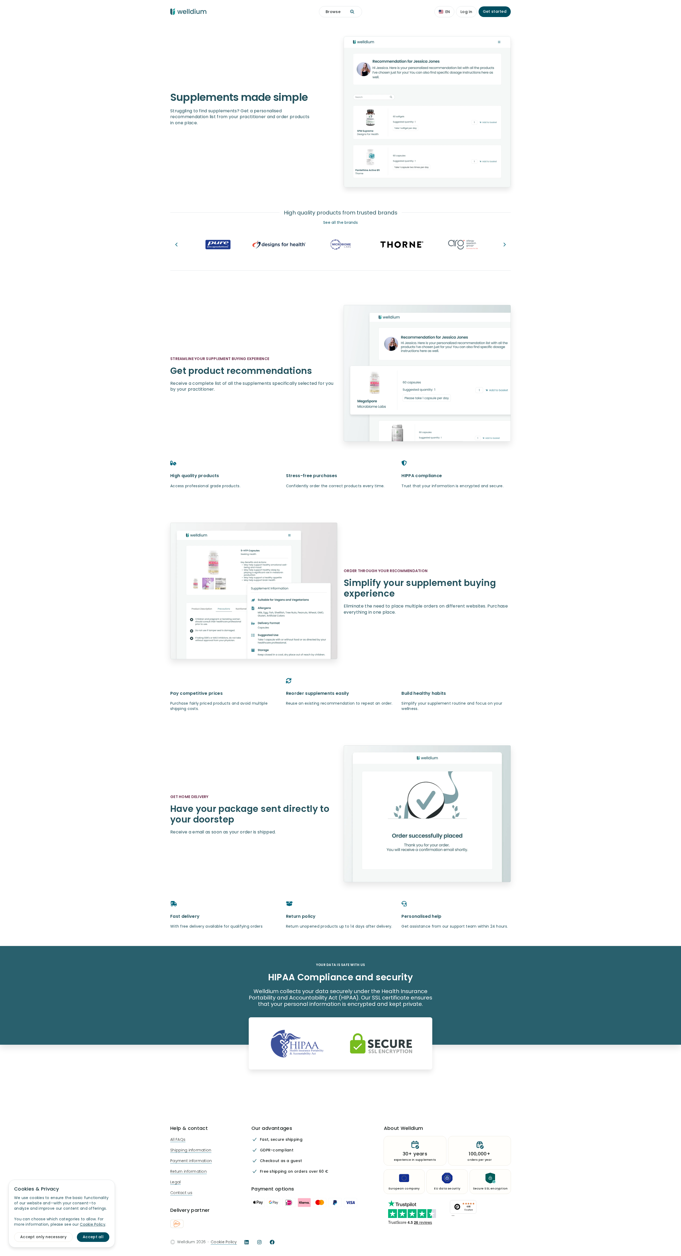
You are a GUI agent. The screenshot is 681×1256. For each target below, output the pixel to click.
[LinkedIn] (246, 1242)
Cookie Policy (224, 1242)
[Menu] (453, 1217)
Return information (188, 1171)
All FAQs (177, 1139)
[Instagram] (259, 1242)
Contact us (181, 1192)
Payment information (191, 1160)
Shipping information (190, 1150)
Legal (175, 1182)
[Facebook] (272, 1242)
